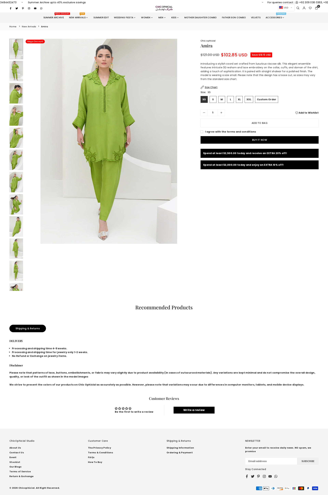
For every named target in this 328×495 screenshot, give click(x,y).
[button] (316, 8)
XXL (249, 99)
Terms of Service (20, 471)
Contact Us (16, 452)
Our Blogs (15, 466)
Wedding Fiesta (123, 17)
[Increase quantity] (221, 112)
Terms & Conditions (100, 452)
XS (204, 99)
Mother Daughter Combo (200, 17)
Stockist (14, 462)
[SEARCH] (298, 8)
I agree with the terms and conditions (230, 131)
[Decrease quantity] (204, 112)
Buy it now (259, 140)
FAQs (91, 457)
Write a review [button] (194, 410)
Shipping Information (180, 447)
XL (239, 99)
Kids (173, 17)
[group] (109, 141)
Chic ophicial (208, 40)
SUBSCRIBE (308, 461)
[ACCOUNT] (304, 8)
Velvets (256, 17)
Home (12, 26)
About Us (15, 447)
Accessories (275, 15)
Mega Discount (35, 41)
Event (12, 457)
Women (145, 17)
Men (160, 17)
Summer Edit (101, 17)
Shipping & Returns (28, 328)
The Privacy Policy (99, 447)
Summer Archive (54, 15)
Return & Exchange (21, 476)
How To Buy (95, 462)
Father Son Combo (234, 17)
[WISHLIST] (310, 8)
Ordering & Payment (180, 452)
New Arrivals (77, 15)
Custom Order (266, 99)
